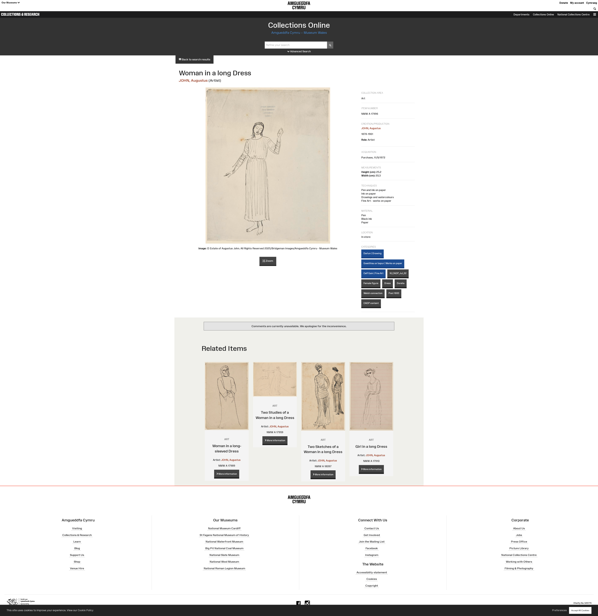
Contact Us (371, 528)
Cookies (371, 579)
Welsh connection (372, 293)
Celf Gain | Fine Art (373, 273)
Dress (387, 283)
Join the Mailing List (371, 541)
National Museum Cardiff (224, 528)
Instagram (371, 555)
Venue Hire (77, 568)
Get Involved (372, 534)
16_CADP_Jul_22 (397, 273)
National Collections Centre (573, 14)
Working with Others (519, 561)
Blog (77, 548)
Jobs (519, 534)
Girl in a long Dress (371, 446)
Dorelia (400, 283)
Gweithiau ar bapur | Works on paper (382, 263)
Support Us (77, 555)
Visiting (77, 528)
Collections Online (543, 14)
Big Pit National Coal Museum (224, 548)
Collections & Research (20, 14)
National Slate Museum (224, 555)
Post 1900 (394, 293)
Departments (521, 14)
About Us (519, 528)
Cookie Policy (85, 610)
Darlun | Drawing (372, 253)
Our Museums (10, 2)
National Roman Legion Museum (224, 568)
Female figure (370, 283)
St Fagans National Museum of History (224, 534)
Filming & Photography (519, 568)
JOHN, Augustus (193, 80)
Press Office (519, 541)
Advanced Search (300, 51)
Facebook (371, 548)
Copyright (371, 585)
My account (577, 2)
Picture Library (519, 548)
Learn (77, 541)
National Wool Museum (224, 561)
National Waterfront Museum (224, 541)
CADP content (371, 303)
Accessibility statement (371, 572)
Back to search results (195, 59)
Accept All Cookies (580, 610)
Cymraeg (591, 2)
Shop (77, 561)
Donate (563, 2)
